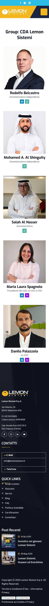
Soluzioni (9, 489)
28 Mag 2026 (26, 554)
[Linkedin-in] (17, 434)
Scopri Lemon (12, 484)
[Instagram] (11, 434)
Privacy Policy (9, 598)
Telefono (11, 469)
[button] (24, 455)
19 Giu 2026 (26, 537)
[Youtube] (24, 434)
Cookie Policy (24, 598)
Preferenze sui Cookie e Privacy (18, 602)
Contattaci (10, 517)
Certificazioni (12, 512)
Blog (7, 498)
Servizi (8, 493)
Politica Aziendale (14, 508)
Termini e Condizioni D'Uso (15, 589)
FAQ (7, 503)
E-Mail (9, 455)
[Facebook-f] (4, 434)
